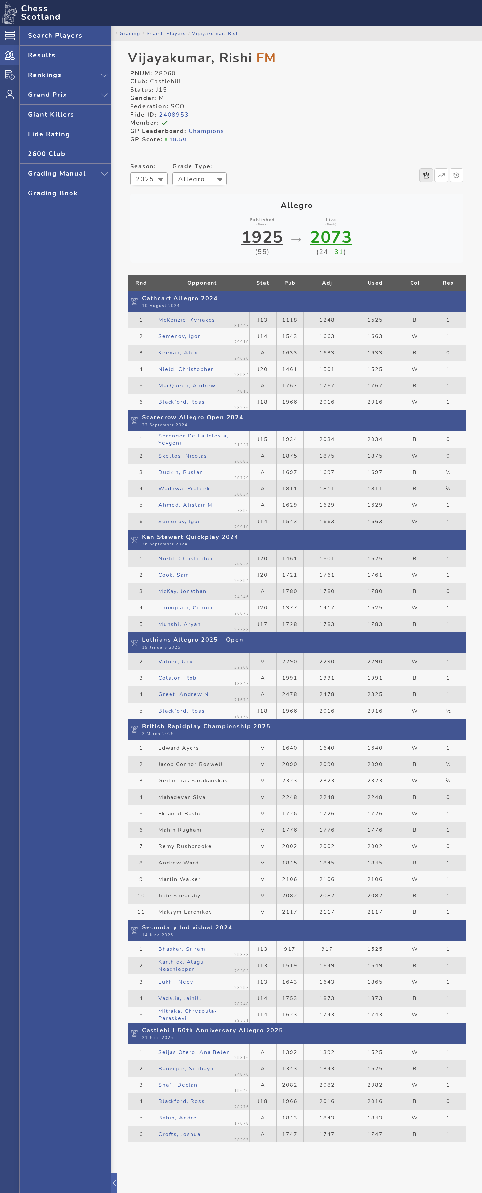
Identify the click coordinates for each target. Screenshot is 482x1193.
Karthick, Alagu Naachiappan (181, 965)
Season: (143, 166)
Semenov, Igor (179, 336)
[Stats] (441, 175)
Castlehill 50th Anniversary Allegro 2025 (212, 1030)
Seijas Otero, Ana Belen (194, 1052)
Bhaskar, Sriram (182, 949)
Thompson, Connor (186, 607)
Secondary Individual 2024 (187, 927)
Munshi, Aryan (179, 624)
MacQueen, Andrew (187, 385)
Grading (130, 33)
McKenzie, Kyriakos (186, 320)
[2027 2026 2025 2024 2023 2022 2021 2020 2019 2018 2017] (149, 179)
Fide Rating (49, 134)
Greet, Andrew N (183, 694)
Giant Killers (51, 114)
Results (42, 55)
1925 (262, 237)
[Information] (9, 75)
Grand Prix (47, 94)
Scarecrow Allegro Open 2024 (193, 417)
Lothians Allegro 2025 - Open (193, 640)
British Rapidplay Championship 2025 (206, 726)
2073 (331, 237)
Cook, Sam (173, 575)
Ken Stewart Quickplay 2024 (190, 537)
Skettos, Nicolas (182, 455)
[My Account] (9, 94)
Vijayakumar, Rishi (216, 33)
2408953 (174, 114)
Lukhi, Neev (175, 982)
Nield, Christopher (186, 369)
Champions (206, 131)
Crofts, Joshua (179, 1134)
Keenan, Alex (178, 352)
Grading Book (53, 193)
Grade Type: (192, 166)
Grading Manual (57, 173)
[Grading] (9, 55)
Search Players (55, 35)
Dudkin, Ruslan (180, 472)
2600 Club (47, 153)
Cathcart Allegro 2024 (180, 298)
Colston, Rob (177, 678)
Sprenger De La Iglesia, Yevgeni (193, 439)
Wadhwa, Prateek (184, 488)
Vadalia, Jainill (180, 998)
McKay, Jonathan (182, 591)
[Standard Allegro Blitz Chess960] (199, 179)
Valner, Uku (175, 661)
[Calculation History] (456, 175)
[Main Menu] (9, 35)
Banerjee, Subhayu (186, 1068)
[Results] (426, 175)
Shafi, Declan (178, 1085)
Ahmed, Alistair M (185, 505)
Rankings (45, 75)
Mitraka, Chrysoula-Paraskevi (187, 1015)
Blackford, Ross (181, 402)
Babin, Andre (177, 1117)
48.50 (178, 139)
